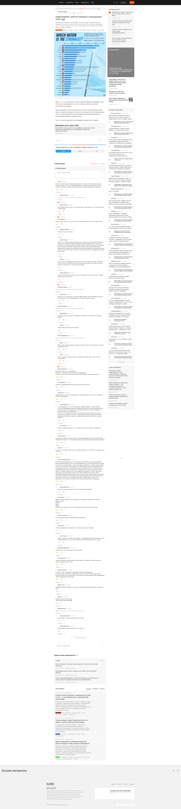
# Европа (71, 757)
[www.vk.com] (120, 805)
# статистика (82, 30)
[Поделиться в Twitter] (49, 15)
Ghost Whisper (61, 219)
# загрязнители (85, 757)
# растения (58, 714)
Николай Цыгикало (116, 113)
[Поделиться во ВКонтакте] (49, 22)
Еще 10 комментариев (80, 637)
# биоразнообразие (66, 712)
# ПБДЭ (58, 758)
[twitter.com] (117, 805)
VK (96, 151)
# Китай (65, 30)
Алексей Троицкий (62, 287)
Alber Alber (113, 163)
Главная (61, 2)
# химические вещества (66, 758)
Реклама (131, 784)
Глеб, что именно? (114, 191)
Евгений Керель (115, 248)
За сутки (88, 688)
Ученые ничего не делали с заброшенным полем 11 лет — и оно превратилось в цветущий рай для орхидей (73, 697)
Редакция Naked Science (71, 668)
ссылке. (98, 8)
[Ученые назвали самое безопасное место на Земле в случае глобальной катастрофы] (99, 726)
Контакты (119, 784)
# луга (83, 712)
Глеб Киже (113, 274)
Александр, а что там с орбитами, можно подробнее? (120, 339)
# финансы (94, 30)
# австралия (64, 734)
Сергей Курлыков (64, 404)
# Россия (76, 30)
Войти (132, 2)
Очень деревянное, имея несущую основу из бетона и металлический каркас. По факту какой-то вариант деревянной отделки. (120, 252)
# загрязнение (77, 757)
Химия (57, 757)
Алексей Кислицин (62, 515)
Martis (61, 342)
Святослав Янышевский (64, 459)
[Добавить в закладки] (49, 8)
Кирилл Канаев (63, 239)
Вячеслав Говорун (63, 11)
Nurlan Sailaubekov (62, 369)
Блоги (77, 2)
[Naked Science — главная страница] (52, 2)
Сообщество (69, 2)
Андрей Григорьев (115, 261)
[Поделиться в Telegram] (49, 19)
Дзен (80, 151)
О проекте (125, 784)
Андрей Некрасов (115, 176)
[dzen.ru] (127, 805)
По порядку (102, 163)
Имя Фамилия (114, 324)
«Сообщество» (82, 8)
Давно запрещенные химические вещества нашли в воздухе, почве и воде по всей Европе (72, 742)
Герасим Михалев (64, 272)
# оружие (70, 30)
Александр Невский (65, 615)
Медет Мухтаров (64, 195)
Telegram (63, 151)
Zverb (59, 181)
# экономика (101, 30)
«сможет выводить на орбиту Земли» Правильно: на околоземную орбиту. (119, 129)
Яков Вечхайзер (115, 224)
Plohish (61, 325)
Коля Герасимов (115, 285)
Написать (123, 2)
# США (88, 30)
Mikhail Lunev (61, 584)
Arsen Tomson (63, 536)
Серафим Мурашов (116, 311)
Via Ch (61, 354)
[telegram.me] (130, 805)
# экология (65, 714)
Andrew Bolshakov (115, 150)
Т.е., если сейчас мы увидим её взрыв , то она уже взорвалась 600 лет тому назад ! (121, 227)
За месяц (102, 688)
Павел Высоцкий (62, 569)
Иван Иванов (114, 137)
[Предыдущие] (173, 770)
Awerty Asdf (60, 392)
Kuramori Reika (61, 436)
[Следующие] (178, 770)
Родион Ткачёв (63, 204)
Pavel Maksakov (61, 382)
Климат (57, 734)
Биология (58, 712)
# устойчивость (59, 735)
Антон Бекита (63, 425)
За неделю (95, 688)
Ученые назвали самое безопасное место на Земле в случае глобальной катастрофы (72, 721)
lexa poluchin (61, 497)
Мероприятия (85, 2)
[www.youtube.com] (124, 805)
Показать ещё (121, 362)
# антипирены (64, 757)
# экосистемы (72, 714)
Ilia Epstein (113, 198)
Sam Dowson (114, 235)
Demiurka (60, 447)
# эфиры (76, 758)
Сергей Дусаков (62, 558)
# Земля (83, 734)
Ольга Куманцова (115, 298)
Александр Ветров (64, 487)
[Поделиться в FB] (49, 12)
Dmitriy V (62, 259)
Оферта (113, 784)
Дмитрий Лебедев (64, 229)
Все (77, 655)
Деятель (60, 596)
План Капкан (63, 294)
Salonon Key (61, 525)
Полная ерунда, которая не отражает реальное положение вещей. (119, 277)
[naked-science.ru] (133, 805)
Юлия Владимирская (63, 335)
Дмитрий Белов (64, 313)
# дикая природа (76, 712)
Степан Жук (114, 336)
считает (61, 102)
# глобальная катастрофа (74, 734)
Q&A (92, 2)
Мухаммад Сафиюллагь (64, 547)
